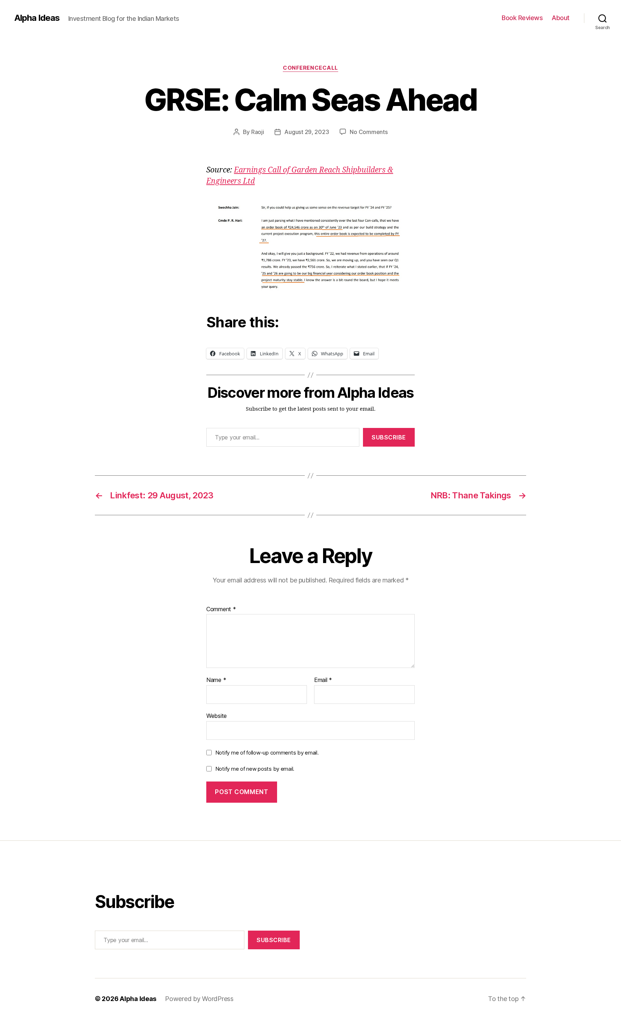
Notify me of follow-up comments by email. (267, 752)
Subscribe (389, 437)
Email (323, 680)
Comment (221, 609)
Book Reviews (522, 18)
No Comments (368, 131)
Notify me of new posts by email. (254, 768)
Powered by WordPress (199, 998)
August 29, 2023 (306, 131)
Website (216, 715)
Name (216, 680)
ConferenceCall (310, 68)
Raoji (257, 131)
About (561, 18)
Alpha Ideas (37, 18)
